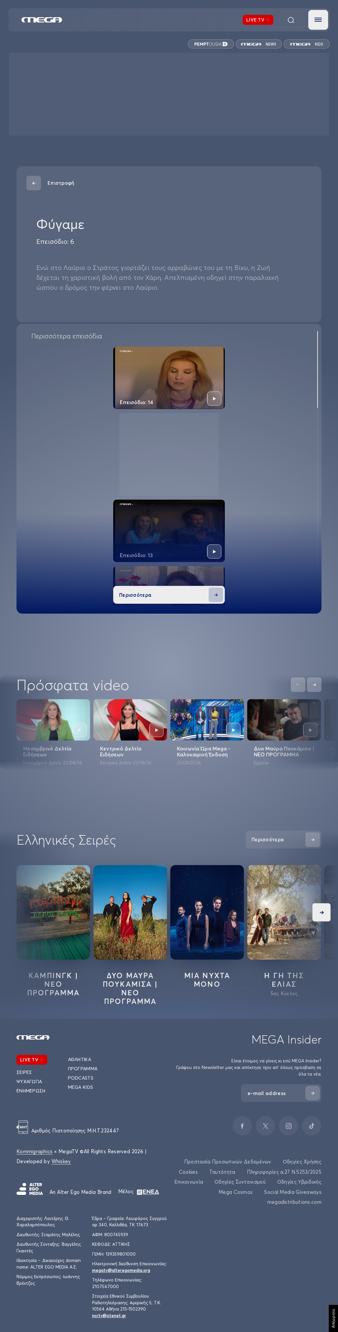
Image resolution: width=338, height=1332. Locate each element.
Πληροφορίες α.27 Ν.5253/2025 (284, 1172)
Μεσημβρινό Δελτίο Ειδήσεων (47, 751)
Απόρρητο (333, 1318)
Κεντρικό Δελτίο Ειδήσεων (121, 751)
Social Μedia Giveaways (292, 1192)
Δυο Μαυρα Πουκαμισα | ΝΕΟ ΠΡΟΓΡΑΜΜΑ (130, 988)
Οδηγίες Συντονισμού (240, 1182)
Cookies (188, 1172)
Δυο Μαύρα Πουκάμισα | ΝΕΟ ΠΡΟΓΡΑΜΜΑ (284, 751)
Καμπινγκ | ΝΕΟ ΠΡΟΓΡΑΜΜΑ (53, 984)
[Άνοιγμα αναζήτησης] (291, 20)
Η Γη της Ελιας (284, 980)
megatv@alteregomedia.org (121, 1270)
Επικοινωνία (188, 1182)
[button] (318, 20)
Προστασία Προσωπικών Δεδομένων (227, 1162)
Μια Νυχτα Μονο (207, 980)
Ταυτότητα (222, 1172)
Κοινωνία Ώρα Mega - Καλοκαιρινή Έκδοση (203, 751)
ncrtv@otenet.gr (109, 1315)
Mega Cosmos (236, 1192)
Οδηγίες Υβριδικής (299, 1182)
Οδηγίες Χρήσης (302, 1162)
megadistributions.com (294, 1202)
